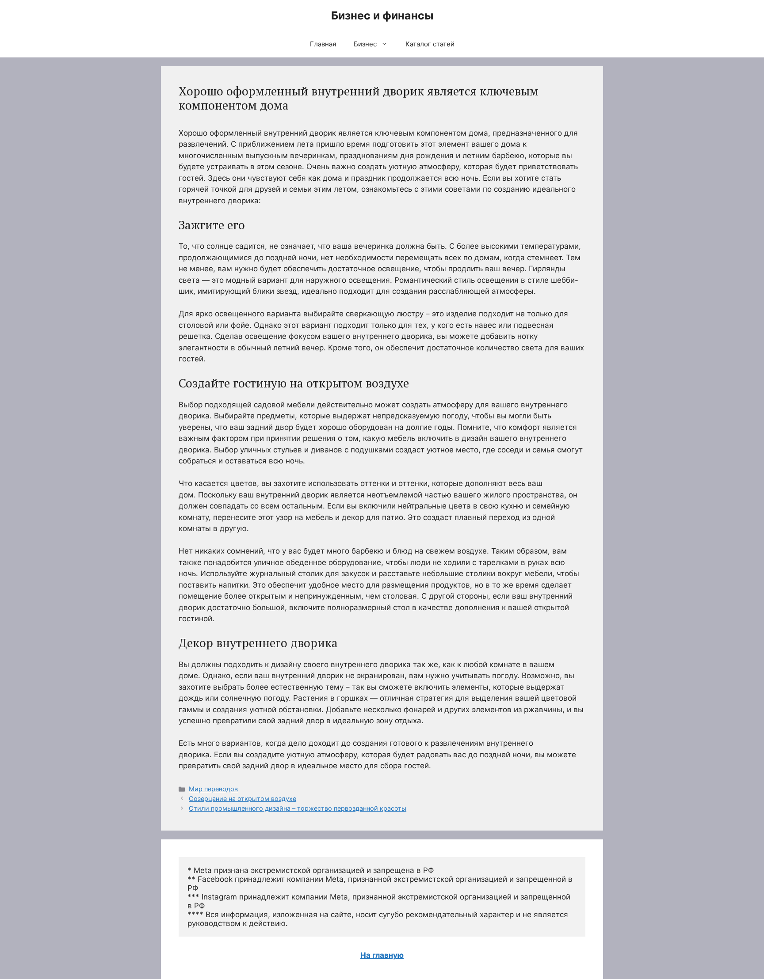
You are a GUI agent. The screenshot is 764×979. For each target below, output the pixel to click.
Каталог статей (430, 44)
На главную (382, 955)
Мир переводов (213, 789)
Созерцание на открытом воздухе (242, 798)
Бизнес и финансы (382, 15)
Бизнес (365, 44)
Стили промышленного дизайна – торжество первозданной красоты (297, 808)
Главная (323, 44)
